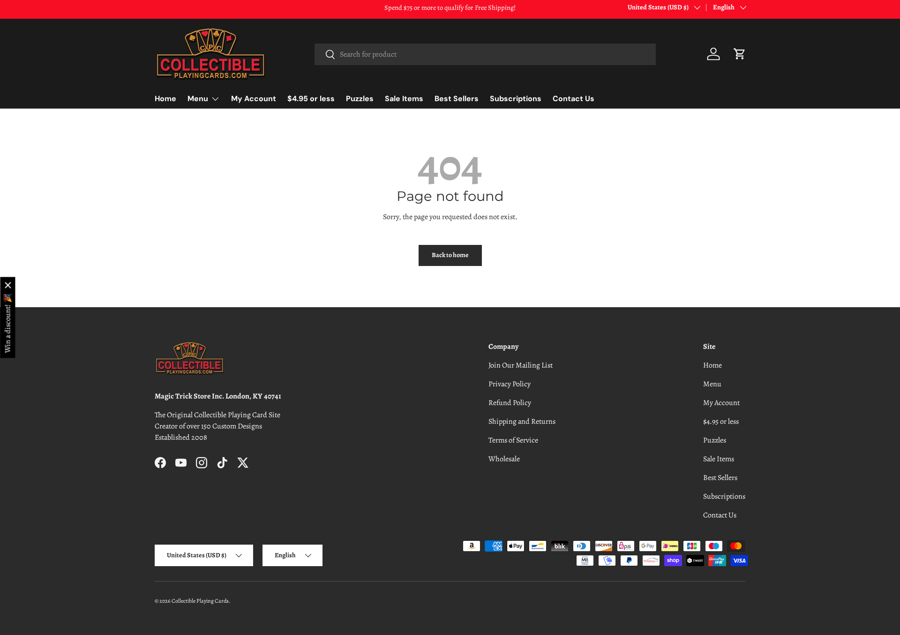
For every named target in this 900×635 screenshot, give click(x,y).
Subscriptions (515, 98)
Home (165, 98)
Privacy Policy (509, 384)
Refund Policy (509, 403)
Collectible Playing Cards (200, 601)
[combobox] (485, 54)
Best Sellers (457, 98)
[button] (739, 54)
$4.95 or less (311, 98)
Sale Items (404, 98)
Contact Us (573, 98)
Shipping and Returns (521, 421)
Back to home (450, 255)
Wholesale (504, 459)
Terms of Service (513, 440)
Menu (198, 98)
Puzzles (360, 98)
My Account (253, 98)
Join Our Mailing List (520, 365)
